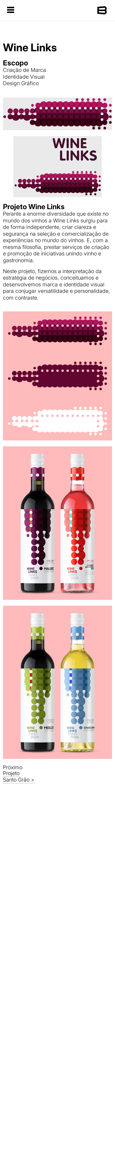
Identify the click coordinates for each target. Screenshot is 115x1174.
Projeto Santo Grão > (18, 776)
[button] (10, 10)
